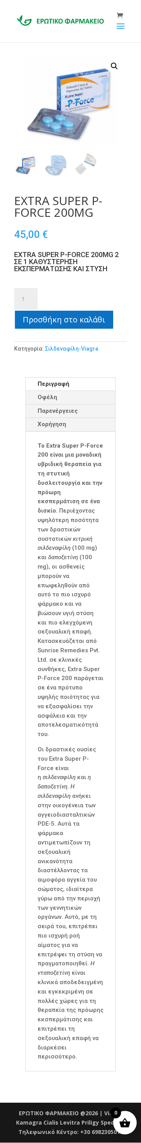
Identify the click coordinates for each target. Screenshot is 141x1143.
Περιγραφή (53, 383)
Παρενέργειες (58, 410)
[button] (114, 66)
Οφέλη (47, 397)
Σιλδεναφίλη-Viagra (72, 349)
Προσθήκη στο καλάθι (64, 319)
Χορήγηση (52, 424)
